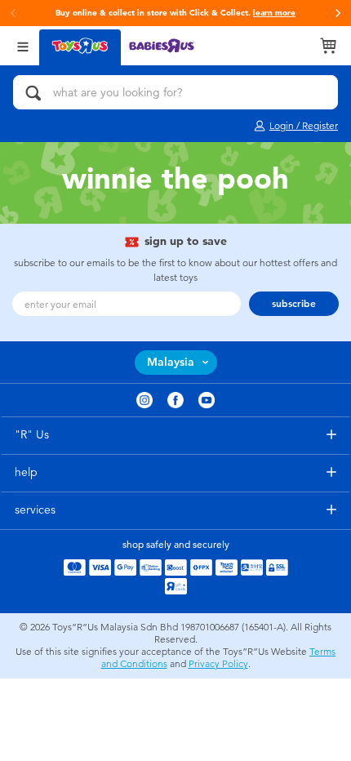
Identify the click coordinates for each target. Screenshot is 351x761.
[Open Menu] (23, 45)
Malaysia (170, 362)
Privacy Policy (218, 664)
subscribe (294, 303)
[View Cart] (328, 46)
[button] (337, 13)
